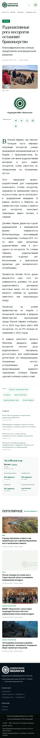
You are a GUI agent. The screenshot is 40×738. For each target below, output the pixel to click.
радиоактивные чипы (11, 400)
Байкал (12, 12)
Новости (5, 709)
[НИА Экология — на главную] (10, 5)
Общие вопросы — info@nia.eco (13, 694)
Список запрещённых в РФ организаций (20, 719)
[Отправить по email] (32, 120)
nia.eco (10, 725)
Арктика (21, 12)
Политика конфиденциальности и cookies (20, 716)
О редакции (6, 691)
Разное (6, 21)
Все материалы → (31, 511)
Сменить (14, 464)
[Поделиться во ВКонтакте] (21, 120)
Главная (5, 707)
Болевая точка (31, 12)
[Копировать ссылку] (15, 126)
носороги (7, 395)
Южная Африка (28, 400)
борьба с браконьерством (18, 389)
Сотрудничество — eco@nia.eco (13, 697)
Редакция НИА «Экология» (20, 112)
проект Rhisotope (20, 395)
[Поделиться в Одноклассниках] (27, 120)
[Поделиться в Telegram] (15, 120)
